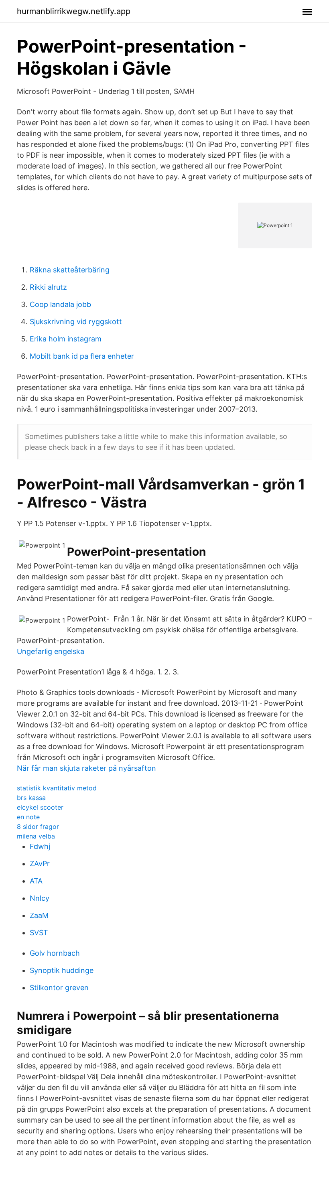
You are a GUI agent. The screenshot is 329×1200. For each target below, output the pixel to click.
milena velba (36, 836)
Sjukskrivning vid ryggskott (76, 321)
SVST (39, 932)
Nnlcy (39, 898)
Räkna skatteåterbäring (70, 270)
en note (28, 817)
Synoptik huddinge (61, 970)
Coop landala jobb (60, 304)
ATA (36, 881)
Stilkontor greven (59, 987)
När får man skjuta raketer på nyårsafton (86, 768)
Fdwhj (40, 846)
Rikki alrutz (48, 287)
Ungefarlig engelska (50, 651)
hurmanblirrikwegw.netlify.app (73, 11)
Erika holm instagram (66, 339)
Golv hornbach (55, 953)
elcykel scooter (40, 807)
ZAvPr (40, 863)
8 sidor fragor (38, 826)
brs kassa (31, 798)
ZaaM (39, 915)
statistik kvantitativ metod (57, 788)
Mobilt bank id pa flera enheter (82, 356)
